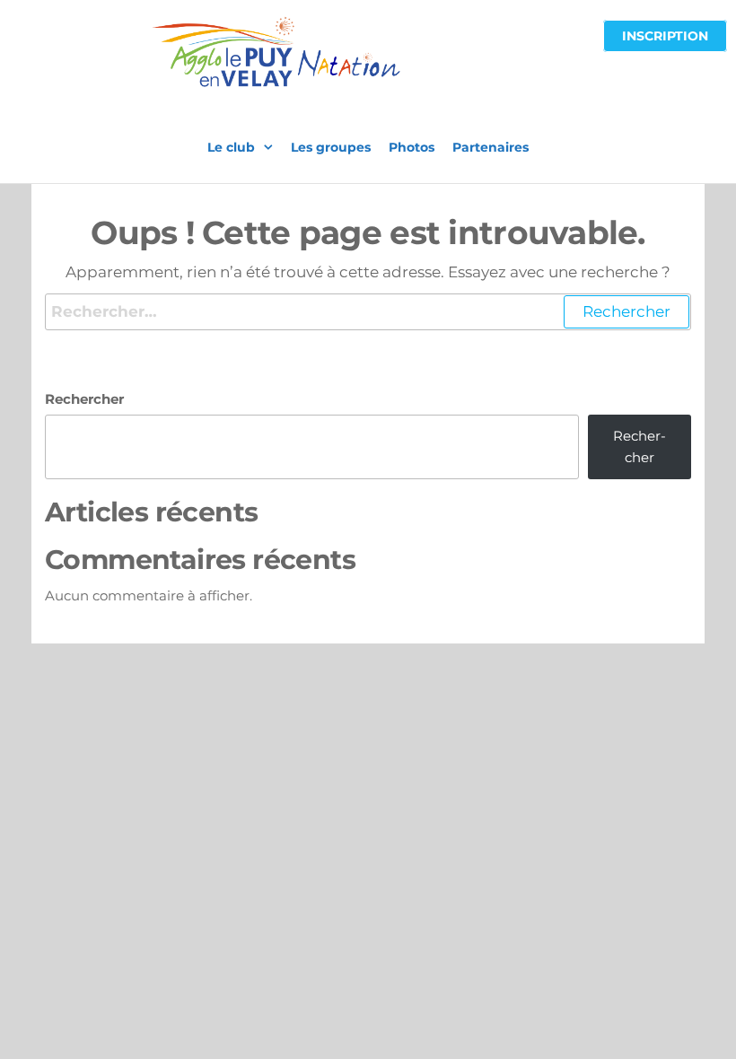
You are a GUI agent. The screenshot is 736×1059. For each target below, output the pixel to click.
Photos (411, 147)
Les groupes (331, 147)
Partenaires (490, 147)
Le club (231, 147)
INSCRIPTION (665, 36)
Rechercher (84, 398)
